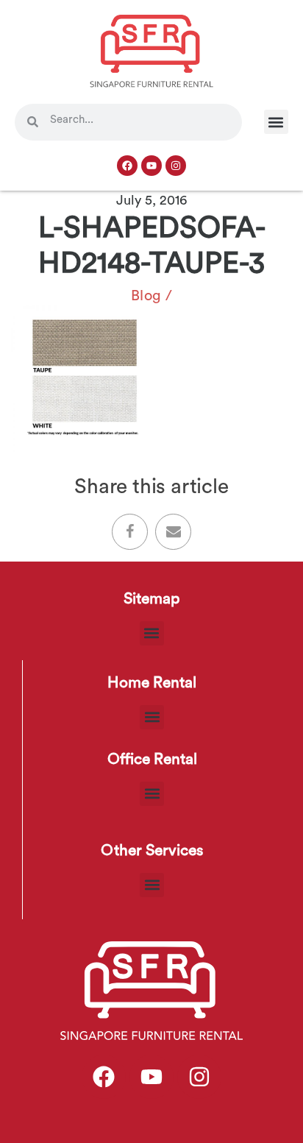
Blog (146, 296)
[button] (276, 122)
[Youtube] (151, 165)
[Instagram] (175, 165)
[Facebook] (127, 165)
